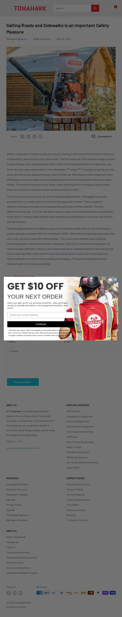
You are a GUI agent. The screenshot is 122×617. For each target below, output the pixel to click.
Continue (41, 324)
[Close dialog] (115, 279)
